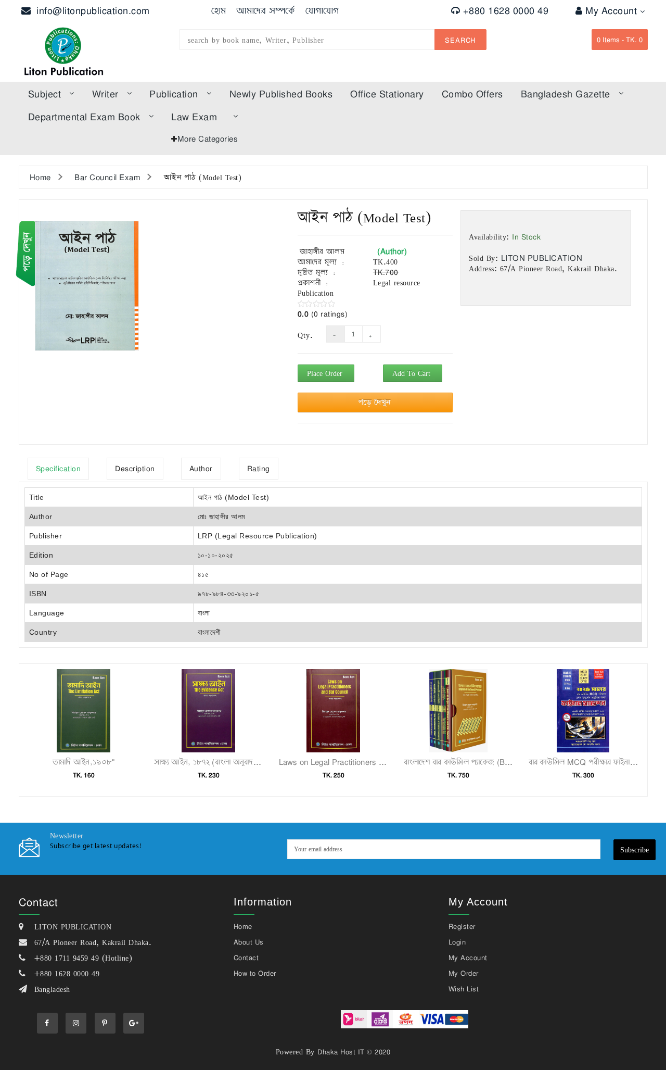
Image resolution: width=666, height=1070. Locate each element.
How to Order (255, 973)
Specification (58, 468)
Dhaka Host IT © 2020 (353, 1052)
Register (462, 926)
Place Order (326, 373)
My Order (464, 973)
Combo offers (472, 94)
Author (201, 468)
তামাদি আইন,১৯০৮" (84, 762)
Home (40, 177)
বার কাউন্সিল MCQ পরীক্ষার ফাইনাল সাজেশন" (597, 762)
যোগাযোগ (322, 10)
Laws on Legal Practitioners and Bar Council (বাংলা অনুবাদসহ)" (386, 762)
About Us (249, 942)
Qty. (304, 335)
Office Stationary (387, 94)
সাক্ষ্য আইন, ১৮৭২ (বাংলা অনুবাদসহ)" (211, 762)
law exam (194, 116)
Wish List (464, 989)
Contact (246, 957)
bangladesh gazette (565, 94)
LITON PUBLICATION (542, 258)
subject (44, 94)
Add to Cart (413, 373)
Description (135, 468)
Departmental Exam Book (84, 116)
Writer (105, 94)
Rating (258, 468)
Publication (173, 94)
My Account (612, 10)
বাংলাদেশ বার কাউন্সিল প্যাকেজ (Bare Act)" (470, 762)
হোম (218, 10)
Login (457, 942)
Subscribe (634, 849)
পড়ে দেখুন (375, 402)
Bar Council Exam (107, 177)
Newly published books (281, 94)
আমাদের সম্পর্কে (265, 10)
